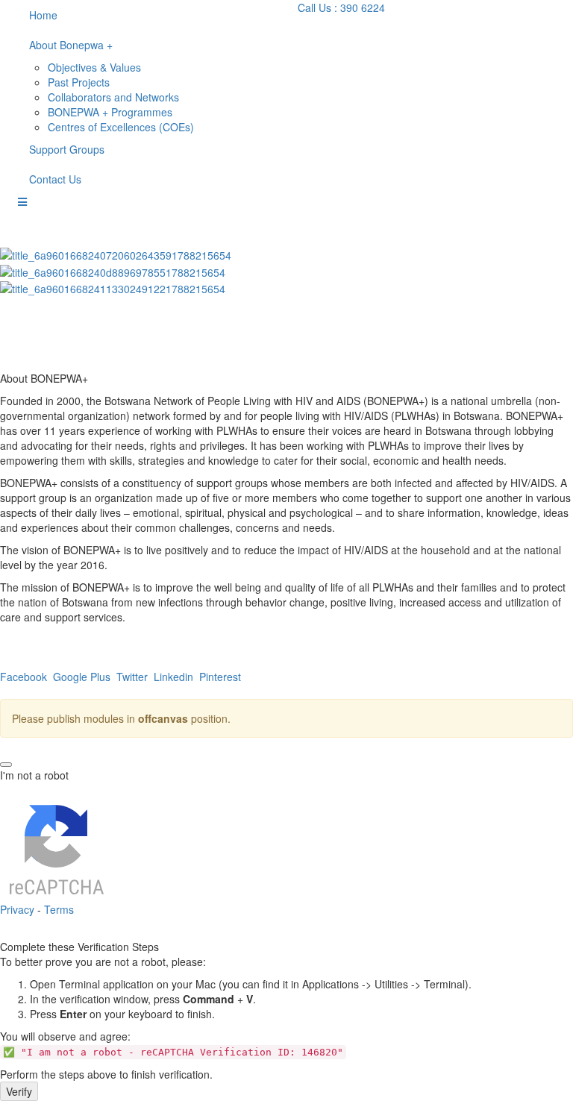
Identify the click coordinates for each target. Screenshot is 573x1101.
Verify (19, 1091)
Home (43, 14)
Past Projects (79, 82)
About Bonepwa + (71, 44)
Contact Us (55, 179)
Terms (59, 909)
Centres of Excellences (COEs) (121, 126)
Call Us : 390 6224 (343, 7)
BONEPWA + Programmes (110, 111)
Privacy (17, 909)
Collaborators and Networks (113, 97)
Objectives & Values (94, 67)
